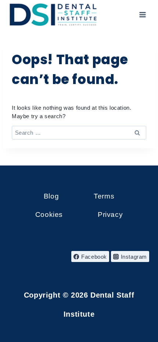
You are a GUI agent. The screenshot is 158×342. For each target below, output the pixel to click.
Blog (51, 196)
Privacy (110, 214)
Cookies (49, 214)
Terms (104, 196)
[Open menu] (142, 14)
